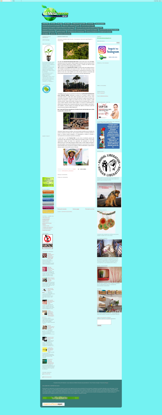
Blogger (106, 382)
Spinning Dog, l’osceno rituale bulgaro (51, 289)
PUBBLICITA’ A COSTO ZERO (79, 23)
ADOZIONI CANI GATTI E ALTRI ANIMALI (51, 25)
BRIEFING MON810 (61, 31)
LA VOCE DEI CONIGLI (47, 228)
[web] (60, 398)
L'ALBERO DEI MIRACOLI (47, 227)
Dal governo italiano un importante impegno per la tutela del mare (51, 361)
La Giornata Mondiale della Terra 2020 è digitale (50, 349)
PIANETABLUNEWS (46, 230)
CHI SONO (53, 23)
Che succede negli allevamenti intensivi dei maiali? (51, 302)
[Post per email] (78, 169)
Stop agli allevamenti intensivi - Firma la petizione (51, 269)
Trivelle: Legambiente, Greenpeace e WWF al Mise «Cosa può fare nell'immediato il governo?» (48, 313)
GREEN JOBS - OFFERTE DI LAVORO (70, 25)
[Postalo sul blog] (81, 169)
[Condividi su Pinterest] (85, 169)
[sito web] (48, 201)
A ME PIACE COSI (46, 217)
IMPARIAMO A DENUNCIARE (63, 33)
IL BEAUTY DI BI (45, 225)
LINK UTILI (53, 33)
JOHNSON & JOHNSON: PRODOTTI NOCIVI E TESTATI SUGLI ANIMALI (58, 29)
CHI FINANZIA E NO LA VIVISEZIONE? (76, 31)
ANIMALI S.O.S (45, 221)
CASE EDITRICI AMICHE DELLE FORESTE (108, 29)
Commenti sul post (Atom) (67, 211)
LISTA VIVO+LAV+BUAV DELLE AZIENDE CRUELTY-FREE (89, 27)
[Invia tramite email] (80, 169)
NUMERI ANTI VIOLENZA (105, 31)
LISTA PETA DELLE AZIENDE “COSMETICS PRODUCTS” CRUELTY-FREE (58, 27)
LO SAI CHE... (91, 23)
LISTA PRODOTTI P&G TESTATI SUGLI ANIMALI (86, 29)
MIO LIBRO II (67, 23)
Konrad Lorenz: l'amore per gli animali (51, 338)
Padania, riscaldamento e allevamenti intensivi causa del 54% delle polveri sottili (51, 256)
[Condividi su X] (83, 169)
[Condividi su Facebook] (84, 169)
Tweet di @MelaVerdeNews (102, 96)
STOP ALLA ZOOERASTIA (92, 31)
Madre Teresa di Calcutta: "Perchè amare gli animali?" (51, 279)
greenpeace (71, 170)
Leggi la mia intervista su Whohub (104, 317)
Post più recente (62, 209)
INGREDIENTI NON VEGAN (48, 31)
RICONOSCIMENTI (100, 23)
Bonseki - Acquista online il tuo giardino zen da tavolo (51, 327)
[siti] (48, 186)
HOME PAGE (45, 23)
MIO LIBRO (60, 23)
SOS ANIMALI (45, 33)
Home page (76, 209)
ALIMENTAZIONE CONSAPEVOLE (45, 220)
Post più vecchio (89, 209)
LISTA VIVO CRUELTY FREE (87, 25)
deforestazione (65, 170)
